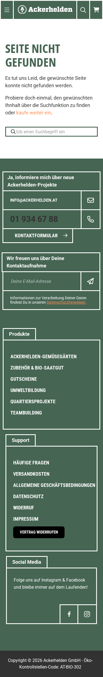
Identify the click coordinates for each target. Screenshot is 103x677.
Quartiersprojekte (32, 401)
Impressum (25, 519)
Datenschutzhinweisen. (67, 302)
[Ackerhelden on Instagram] (87, 614)
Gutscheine (23, 379)
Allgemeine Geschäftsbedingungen (54, 485)
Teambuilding (26, 413)
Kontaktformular (36, 235)
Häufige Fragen (31, 463)
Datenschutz (28, 496)
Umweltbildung (28, 390)
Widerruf (23, 507)
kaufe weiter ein (33, 112)
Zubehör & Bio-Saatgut (37, 368)
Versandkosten (31, 474)
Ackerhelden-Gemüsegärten (43, 356)
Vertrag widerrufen (39, 532)
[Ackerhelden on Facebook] (69, 614)
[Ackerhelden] (45, 10)
